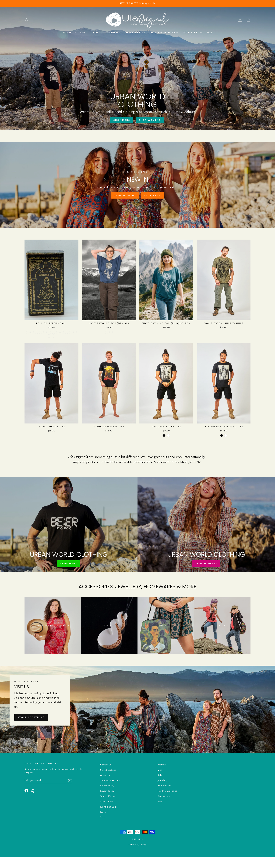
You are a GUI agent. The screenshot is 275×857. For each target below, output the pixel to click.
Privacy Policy (107, 791)
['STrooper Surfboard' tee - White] (225, 435)
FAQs (103, 812)
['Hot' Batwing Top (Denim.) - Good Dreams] (111, 332)
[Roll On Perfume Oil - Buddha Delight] (49, 335)
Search (103, 817)
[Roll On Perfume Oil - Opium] (32, 332)
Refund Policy (107, 786)
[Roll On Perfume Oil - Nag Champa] (27, 332)
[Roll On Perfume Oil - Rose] (49, 332)
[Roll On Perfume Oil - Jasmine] (57, 332)
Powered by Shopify (137, 845)
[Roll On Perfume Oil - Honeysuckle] (70, 332)
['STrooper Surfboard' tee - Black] (221, 435)
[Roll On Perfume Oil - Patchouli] (62, 332)
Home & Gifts (135, 32)
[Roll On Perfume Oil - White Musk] (53, 335)
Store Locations (31, 717)
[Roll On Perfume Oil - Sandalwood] (53, 332)
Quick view (51, 316)
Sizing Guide (106, 801)
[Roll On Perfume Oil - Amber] (36, 332)
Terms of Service (108, 796)
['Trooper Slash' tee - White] (168, 435)
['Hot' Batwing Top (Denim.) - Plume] (106, 332)
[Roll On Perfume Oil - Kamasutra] (66, 332)
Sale (209, 32)
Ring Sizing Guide (109, 807)
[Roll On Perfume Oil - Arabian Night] (75, 332)
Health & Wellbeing (163, 32)
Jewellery (112, 32)
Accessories (191, 32)
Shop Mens (121, 120)
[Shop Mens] (69, 524)
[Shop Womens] (206, 524)
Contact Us (105, 765)
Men (83, 32)
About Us (105, 775)
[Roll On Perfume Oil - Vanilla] (44, 332)
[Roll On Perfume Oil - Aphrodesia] (40, 332)
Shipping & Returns (110, 780)
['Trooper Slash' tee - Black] (164, 435)
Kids (96, 32)
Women (68, 32)
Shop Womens (150, 120)
